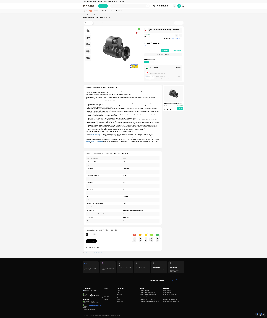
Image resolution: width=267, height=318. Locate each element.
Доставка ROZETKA (154, 67)
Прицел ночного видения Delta (170, 299)
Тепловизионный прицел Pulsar (170, 294)
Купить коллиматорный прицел (147, 297)
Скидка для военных (119, 1)
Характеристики (106, 22)
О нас (118, 290)
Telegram (106, 288)
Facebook (106, 296)
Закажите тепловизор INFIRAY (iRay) (94, 141)
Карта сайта (120, 301)
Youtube (106, 299)
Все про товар (88, 22)
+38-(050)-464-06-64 (162, 5)
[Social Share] (181, 22)
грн (183, 6)
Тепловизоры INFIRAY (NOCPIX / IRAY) (95, 252)
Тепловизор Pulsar (167, 290)
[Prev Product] (176, 22)
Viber (105, 291)
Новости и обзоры (87, 1)
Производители (121, 297)
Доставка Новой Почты (155, 72)
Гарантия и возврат (97, 1)
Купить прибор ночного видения (147, 296)
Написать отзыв (91, 241)
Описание (97, 22)
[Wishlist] (180, 35)
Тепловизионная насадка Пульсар (171, 301)
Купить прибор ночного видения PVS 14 (149, 301)
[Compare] (176, 35)
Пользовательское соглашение (124, 296)
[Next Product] (178, 22)
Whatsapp (106, 293)
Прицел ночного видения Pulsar (170, 297)
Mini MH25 (146, 62)
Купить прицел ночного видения (147, 299)
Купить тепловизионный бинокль (148, 294)
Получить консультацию (163, 54)
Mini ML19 (151, 62)
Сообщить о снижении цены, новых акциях (152, 45)
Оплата (105, 1)
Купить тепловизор (144, 290)
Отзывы (115, 22)
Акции (118, 299)
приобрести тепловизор (95, 134)
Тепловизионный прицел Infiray (170, 296)
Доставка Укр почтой (160, 76)
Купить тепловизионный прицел (147, 292)
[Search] (147, 5)
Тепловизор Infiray (167, 292)
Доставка (110, 1)
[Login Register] (174, 6)
